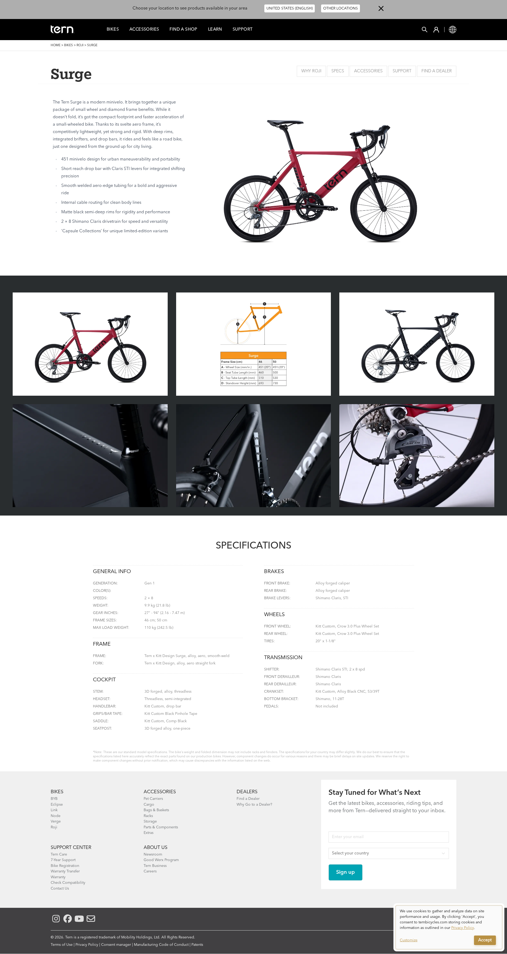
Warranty (58, 877)
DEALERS (247, 792)
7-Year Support (63, 860)
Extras (148, 833)
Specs (337, 71)
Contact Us (60, 888)
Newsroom (153, 854)
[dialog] (449, 927)
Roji (80, 45)
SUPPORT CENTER (71, 847)
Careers (150, 871)
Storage (150, 821)
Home (55, 45)
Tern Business (155, 866)
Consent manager (116, 945)
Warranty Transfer (65, 871)
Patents (197, 945)
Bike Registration (65, 866)
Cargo (149, 804)
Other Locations (340, 8)
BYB (54, 799)
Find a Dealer (436, 71)
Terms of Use (62, 945)
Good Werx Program (161, 860)
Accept (485, 940)
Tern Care (59, 854)
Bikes (113, 29)
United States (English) (289, 8)
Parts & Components (161, 827)
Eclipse (57, 804)
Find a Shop (183, 29)
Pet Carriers (153, 799)
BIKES (57, 792)
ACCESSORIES (160, 792)
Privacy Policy (87, 945)
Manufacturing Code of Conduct (161, 945)
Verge (56, 821)
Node (55, 816)
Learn (215, 29)
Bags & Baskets (156, 810)
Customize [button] (408, 940)
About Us (155, 847)
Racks (148, 816)
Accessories (144, 29)
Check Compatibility (68, 883)
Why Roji (311, 71)
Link (54, 810)
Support (243, 29)
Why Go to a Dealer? (254, 804)
